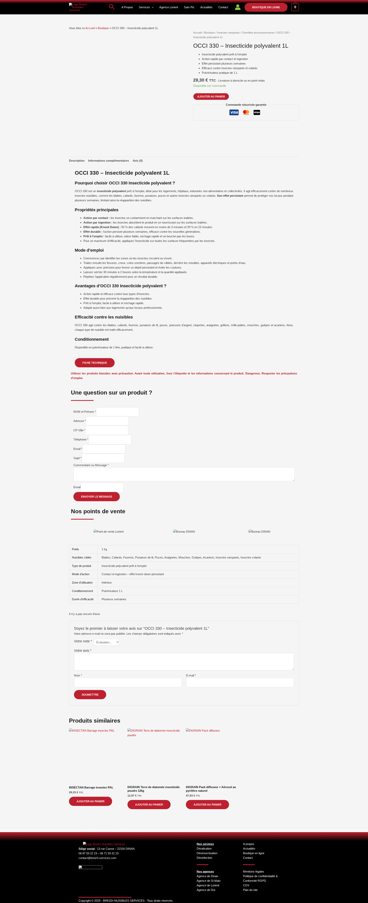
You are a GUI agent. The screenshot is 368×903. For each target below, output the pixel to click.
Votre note (83, 641)
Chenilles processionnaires (258, 32)
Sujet (77, 458)
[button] (112, 7)
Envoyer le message (96, 496)
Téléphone (80, 439)
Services (144, 7)
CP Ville (79, 430)
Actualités (206, 7)
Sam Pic (189, 7)
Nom (78, 675)
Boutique (103, 28)
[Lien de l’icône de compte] (238, 7)
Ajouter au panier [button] (90, 801)
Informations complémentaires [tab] (108, 160)
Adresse (79, 420)
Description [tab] (77, 160)
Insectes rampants (228, 32)
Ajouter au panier (211, 96)
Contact (223, 7)
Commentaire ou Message (91, 465)
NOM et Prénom (84, 411)
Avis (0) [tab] (138, 160)
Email (77, 448)
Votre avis (82, 650)
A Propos (127, 7)
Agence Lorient (168, 7)
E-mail (191, 675)
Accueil (90, 28)
